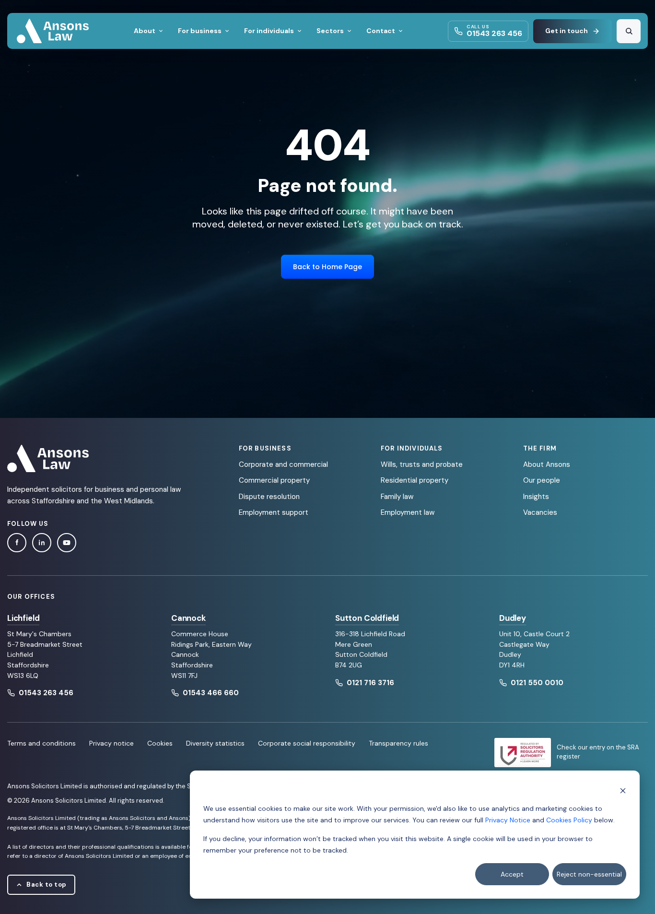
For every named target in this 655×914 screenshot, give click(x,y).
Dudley (512, 618)
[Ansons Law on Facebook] (16, 542)
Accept (512, 874)
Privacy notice (111, 743)
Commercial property (274, 480)
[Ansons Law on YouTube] (66, 542)
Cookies (160, 743)
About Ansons (546, 464)
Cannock (188, 618)
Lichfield (23, 618)
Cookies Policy (569, 820)
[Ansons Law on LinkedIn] (41, 542)
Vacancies (540, 512)
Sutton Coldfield (367, 618)
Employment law (407, 512)
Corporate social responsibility (306, 743)
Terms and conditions (41, 743)
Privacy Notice (507, 820)
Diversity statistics (215, 743)
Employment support (273, 512)
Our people (541, 480)
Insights (536, 496)
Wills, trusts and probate (422, 464)
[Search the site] (629, 31)
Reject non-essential (589, 874)
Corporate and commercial (283, 464)
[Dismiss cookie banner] (623, 790)
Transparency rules (398, 743)
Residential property (414, 480)
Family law (397, 496)
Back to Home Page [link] (327, 267)
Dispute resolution (269, 496)
